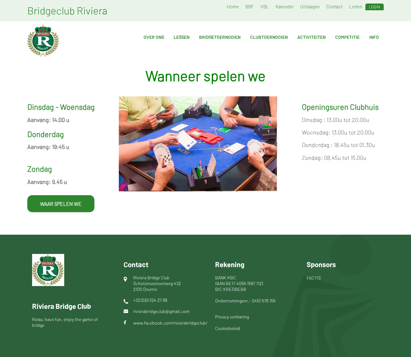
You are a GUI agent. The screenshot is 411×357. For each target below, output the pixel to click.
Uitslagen (310, 6)
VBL (264, 6)
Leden (355, 6)
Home (233, 6)
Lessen (181, 37)
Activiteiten (311, 37)
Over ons (154, 37)
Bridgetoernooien (219, 37)
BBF (249, 6)
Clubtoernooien (269, 37)
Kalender (284, 6)
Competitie (347, 37)
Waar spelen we (61, 204)
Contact (334, 6)
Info (374, 37)
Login (374, 6)
